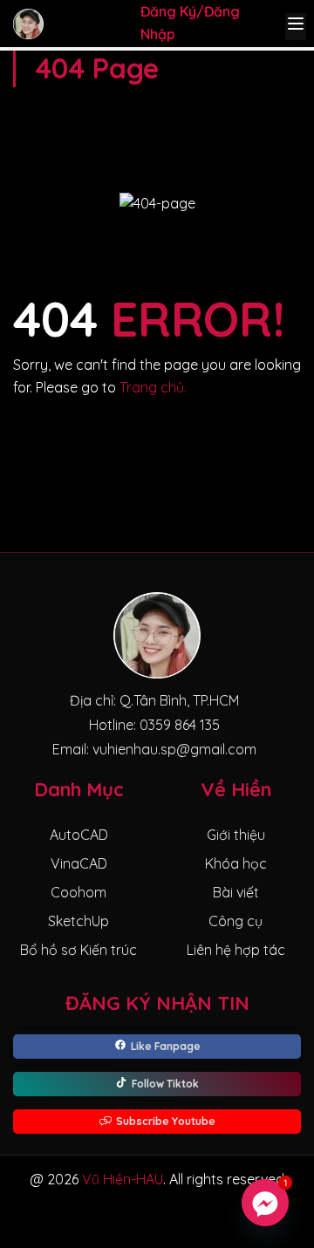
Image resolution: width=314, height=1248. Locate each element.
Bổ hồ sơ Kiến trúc (78, 949)
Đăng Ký (168, 11)
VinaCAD (79, 863)
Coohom (78, 892)
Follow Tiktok (165, 1083)
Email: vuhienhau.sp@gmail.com (154, 749)
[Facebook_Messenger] (265, 1202)
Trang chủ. (153, 387)
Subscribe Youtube (165, 1121)
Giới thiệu (236, 834)
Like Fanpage (166, 1046)
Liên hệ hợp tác (236, 949)
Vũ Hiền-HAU (122, 1179)
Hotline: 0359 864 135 (154, 724)
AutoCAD (79, 834)
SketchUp (78, 921)
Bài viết (236, 892)
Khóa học (236, 863)
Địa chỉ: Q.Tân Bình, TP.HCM (154, 700)
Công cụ (235, 921)
